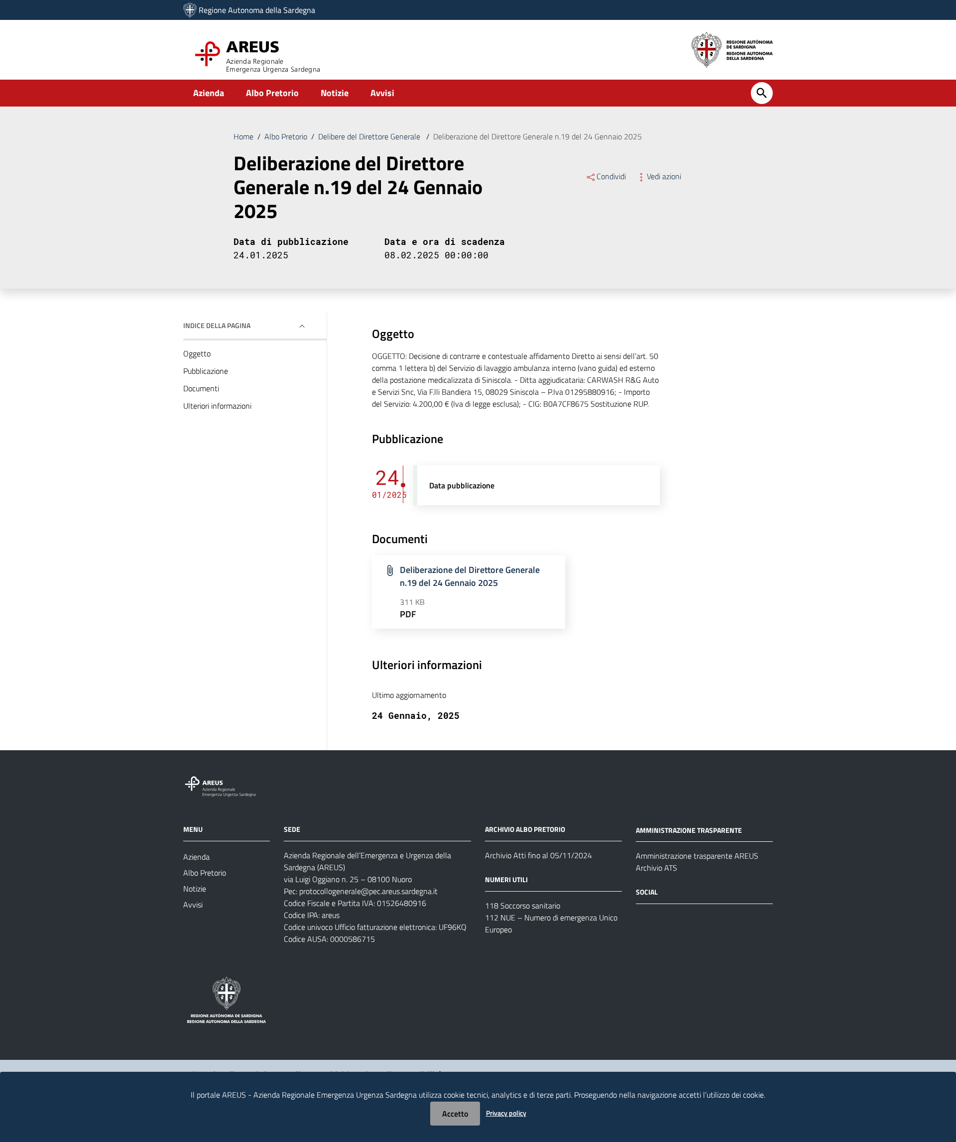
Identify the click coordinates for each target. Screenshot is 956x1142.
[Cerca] (762, 93)
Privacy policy (506, 1113)
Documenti (201, 388)
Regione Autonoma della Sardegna (257, 10)
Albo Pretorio (272, 93)
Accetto (455, 1114)
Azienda (208, 93)
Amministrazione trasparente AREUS (697, 856)
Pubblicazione (205, 371)
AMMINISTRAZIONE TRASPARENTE (689, 829)
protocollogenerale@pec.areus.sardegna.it (368, 891)
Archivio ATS (656, 868)
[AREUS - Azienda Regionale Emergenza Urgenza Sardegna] (190, 10)
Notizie (335, 93)
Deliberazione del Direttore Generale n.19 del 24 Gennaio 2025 (470, 576)
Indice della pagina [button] (216, 325)
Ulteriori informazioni (217, 406)
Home (243, 136)
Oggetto (197, 353)
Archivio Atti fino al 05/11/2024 (538, 855)
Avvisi (382, 93)
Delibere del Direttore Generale (370, 136)
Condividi (611, 176)
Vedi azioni (664, 176)
